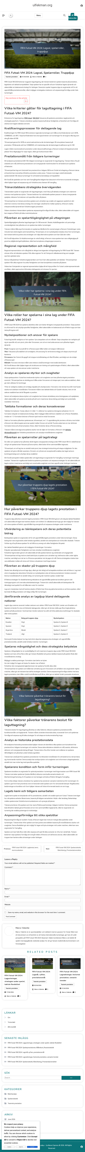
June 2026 (11, 1119)
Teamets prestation (12, 77)
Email (7, 897)
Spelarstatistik (13, 1099)
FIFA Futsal (28, 118)
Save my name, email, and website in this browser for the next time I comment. (36, 912)
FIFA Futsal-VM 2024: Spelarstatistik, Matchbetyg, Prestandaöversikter (32, 1062)
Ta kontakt (11, 1022)
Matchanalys (12, 1094)
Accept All (32, 1146)
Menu (38, 15)
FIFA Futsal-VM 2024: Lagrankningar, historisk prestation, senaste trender (33, 1057)
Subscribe (72, 18)
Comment (9, 867)
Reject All (20, 1146)
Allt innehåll (12, 1027)
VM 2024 (36, 118)
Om (9, 1017)
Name (7, 889)
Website (7, 905)
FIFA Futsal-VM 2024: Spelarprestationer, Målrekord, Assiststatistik (31, 1047)
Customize (9, 1146)
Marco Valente (37, 77)
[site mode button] (10, 15)
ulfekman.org (42, 5)
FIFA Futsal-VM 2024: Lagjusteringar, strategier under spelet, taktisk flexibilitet (35, 1043)
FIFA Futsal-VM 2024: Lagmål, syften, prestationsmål (41, 974)
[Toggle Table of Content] (24, 101)
